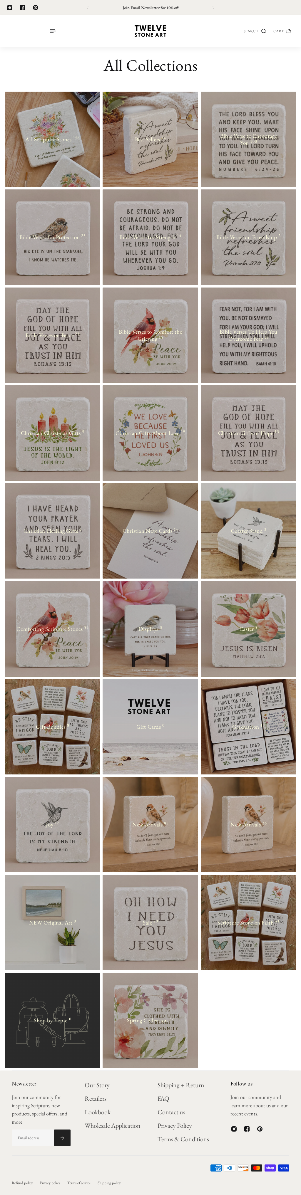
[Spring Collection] (150, 1020)
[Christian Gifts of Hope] (248, 433)
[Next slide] (213, 8)
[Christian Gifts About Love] (150, 433)
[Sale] (150, 922)
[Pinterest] (35, 7)
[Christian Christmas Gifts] (52, 433)
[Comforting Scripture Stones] (52, 629)
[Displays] (150, 629)
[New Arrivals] (150, 824)
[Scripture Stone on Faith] (248, 922)
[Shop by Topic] (52, 1020)
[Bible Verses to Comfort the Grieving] (150, 335)
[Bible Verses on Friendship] (248, 237)
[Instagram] (9, 7)
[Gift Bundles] (52, 726)
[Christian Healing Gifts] (52, 531)
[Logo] (150, 31)
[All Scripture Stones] (52, 139)
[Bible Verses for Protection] (52, 237)
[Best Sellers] (150, 139)
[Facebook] (22, 7)
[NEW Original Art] (52, 922)
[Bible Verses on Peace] (52, 335)
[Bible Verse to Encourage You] (248, 139)
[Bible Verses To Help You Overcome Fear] (248, 335)
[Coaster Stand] (248, 531)
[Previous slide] (88, 8)
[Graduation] (248, 726)
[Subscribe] (62, 1138)
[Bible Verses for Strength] (150, 237)
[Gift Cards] (150, 726)
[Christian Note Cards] (150, 531)
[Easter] (248, 629)
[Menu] (52, 31)
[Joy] (52, 824)
